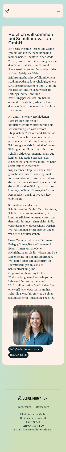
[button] (58, 10)
